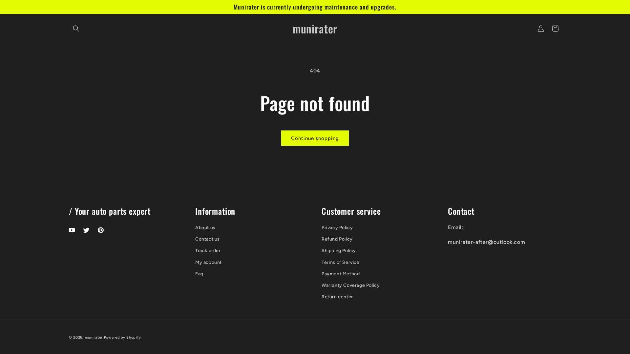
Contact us (207, 239)
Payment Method (341, 274)
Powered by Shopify (122, 337)
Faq (199, 274)
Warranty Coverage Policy (351, 285)
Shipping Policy (339, 250)
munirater (94, 337)
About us (205, 227)
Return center (337, 297)
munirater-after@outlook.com (486, 242)
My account (208, 262)
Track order (208, 250)
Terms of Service (341, 262)
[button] (76, 28)
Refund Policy (337, 239)
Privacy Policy (337, 227)
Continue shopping (315, 138)
